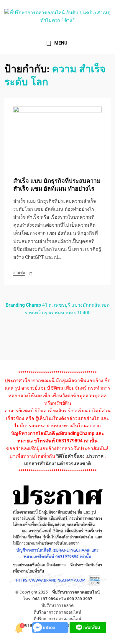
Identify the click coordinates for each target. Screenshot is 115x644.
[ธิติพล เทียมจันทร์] (20, 627)
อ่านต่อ (19, 273)
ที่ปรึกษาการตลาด (57, 605)
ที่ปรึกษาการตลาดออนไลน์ (76, 592)
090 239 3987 (79, 598)
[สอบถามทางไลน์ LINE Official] (88, 627)
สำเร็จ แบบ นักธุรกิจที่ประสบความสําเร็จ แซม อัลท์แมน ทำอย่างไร (57, 185)
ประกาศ (95, 456)
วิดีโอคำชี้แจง (70, 456)
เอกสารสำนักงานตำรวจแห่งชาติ (57, 463)
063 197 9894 (45, 598)
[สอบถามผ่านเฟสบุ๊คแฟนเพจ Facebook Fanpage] (51, 627)
